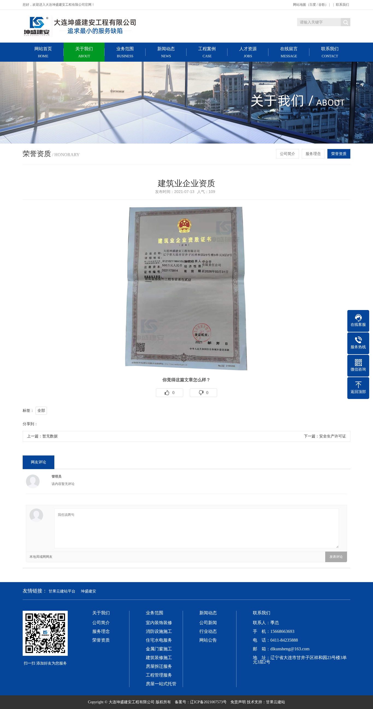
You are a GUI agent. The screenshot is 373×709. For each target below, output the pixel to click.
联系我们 (342, 5)
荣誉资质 (339, 154)
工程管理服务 (159, 675)
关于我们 (84, 52)
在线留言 (289, 52)
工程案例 (207, 52)
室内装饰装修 (159, 623)
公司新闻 (208, 623)
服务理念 (313, 154)
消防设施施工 (159, 631)
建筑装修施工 (159, 658)
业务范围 (125, 52)
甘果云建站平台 (62, 591)
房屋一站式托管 (161, 684)
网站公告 (208, 640)
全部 (41, 411)
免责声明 (238, 702)
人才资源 (248, 52)
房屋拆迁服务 (159, 666)
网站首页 (43, 52)
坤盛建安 (88, 591)
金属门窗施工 (159, 649)
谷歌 (321, 5)
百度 (312, 5)
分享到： (30, 424)
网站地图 (299, 5)
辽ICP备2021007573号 (208, 702)
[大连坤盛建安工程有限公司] (80, 26)
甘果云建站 (275, 702)
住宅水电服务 (159, 640)
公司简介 (287, 154)
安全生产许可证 (332, 436)
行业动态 (208, 631)
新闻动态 (166, 52)
